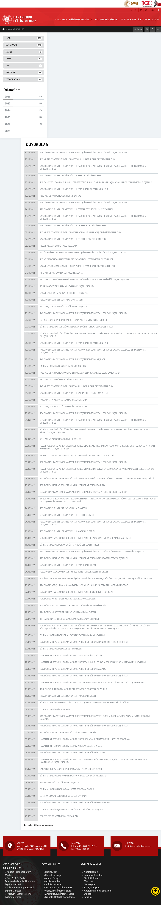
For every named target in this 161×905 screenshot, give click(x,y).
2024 (23, 110)
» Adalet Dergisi (52, 878)
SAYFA (23, 59)
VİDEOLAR (23, 72)
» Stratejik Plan (90, 878)
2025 (23, 103)
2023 (23, 117)
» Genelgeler (89, 884)
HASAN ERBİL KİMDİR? (107, 19)
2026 (23, 96)
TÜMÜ (23, 38)
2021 (23, 131)
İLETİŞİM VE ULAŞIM (148, 19)
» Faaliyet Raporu (91, 888)
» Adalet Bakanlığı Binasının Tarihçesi (96, 892)
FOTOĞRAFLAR (23, 79)
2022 (23, 124)
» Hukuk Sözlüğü (52, 875)
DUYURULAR (23, 45)
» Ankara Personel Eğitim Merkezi (18, 873)
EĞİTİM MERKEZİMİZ (80, 19)
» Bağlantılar (50, 872)
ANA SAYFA (61, 19)
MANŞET (23, 52)
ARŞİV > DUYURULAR (16, 29)
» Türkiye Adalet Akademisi (58, 888)
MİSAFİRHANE (128, 19)
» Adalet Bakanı (90, 872)
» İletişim (87, 897)
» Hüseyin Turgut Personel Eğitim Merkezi (18, 895)
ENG (152, 10)
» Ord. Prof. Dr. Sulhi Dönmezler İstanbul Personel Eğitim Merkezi (20, 881)
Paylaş (139, 29)
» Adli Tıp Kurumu (53, 884)
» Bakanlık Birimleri (92, 875)
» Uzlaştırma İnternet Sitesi (57, 891)
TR (158, 10)
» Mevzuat (87, 881)
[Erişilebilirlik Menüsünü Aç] (155, 891)
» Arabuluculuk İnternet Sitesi (59, 894)
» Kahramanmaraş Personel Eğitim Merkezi (19, 889)
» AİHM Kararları (52, 881)
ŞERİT (23, 66)
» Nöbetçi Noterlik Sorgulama (59, 897)
